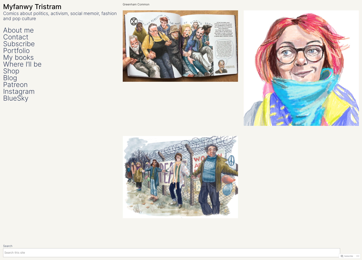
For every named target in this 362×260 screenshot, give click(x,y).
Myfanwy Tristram (32, 6)
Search (7, 246)
